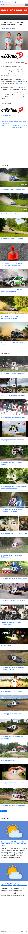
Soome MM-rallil (18, 83)
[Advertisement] (14, 147)
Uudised (8, 28)
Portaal (3, 28)
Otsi (26, 5)
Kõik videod (3, 810)
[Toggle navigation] (25, 17)
